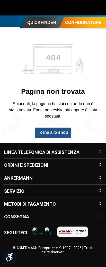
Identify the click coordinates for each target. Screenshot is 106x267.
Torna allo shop (53, 132)
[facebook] (37, 232)
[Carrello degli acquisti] (99, 8)
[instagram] (50, 232)
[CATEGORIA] (6, 21)
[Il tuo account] (78, 8)
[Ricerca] (68, 8)
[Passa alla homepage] (24, 7)
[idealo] (72, 232)
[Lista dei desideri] (88, 8)
